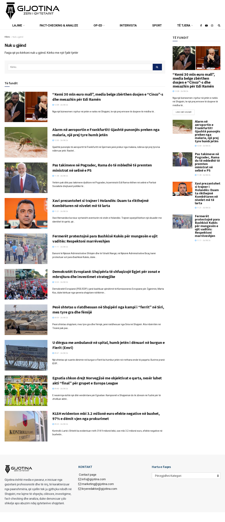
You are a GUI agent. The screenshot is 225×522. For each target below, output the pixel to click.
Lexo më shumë (183, 112)
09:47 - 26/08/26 (61, 353)
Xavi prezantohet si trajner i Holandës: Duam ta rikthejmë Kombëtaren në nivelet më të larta (100, 203)
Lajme (17, 25)
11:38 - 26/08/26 (61, 176)
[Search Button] (157, 67)
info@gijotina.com (94, 479)
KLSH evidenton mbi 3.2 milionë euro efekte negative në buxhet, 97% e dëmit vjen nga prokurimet (106, 416)
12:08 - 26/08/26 (61, 105)
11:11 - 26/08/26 (61, 247)
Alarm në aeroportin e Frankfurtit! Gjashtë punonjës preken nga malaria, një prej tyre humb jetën (105, 132)
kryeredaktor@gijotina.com (99, 488)
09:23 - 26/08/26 (61, 424)
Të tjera (183, 25)
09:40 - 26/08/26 (61, 389)
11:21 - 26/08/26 (61, 211)
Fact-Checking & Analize (59, 25)
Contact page (87, 474)
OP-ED (98, 25)
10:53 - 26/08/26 (61, 282)
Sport (157, 25)
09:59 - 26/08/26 (61, 318)
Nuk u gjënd (18, 37)
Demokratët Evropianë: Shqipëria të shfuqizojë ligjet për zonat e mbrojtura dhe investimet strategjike (106, 274)
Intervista (128, 25)
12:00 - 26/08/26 (61, 140)
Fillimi (7, 37)
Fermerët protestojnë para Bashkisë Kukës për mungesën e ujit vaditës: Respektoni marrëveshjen (104, 238)
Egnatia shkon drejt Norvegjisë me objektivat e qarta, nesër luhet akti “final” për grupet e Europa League (107, 380)
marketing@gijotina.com (98, 484)
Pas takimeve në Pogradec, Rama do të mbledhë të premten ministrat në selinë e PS (207, 162)
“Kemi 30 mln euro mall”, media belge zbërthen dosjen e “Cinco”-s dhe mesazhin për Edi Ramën (194, 80)
